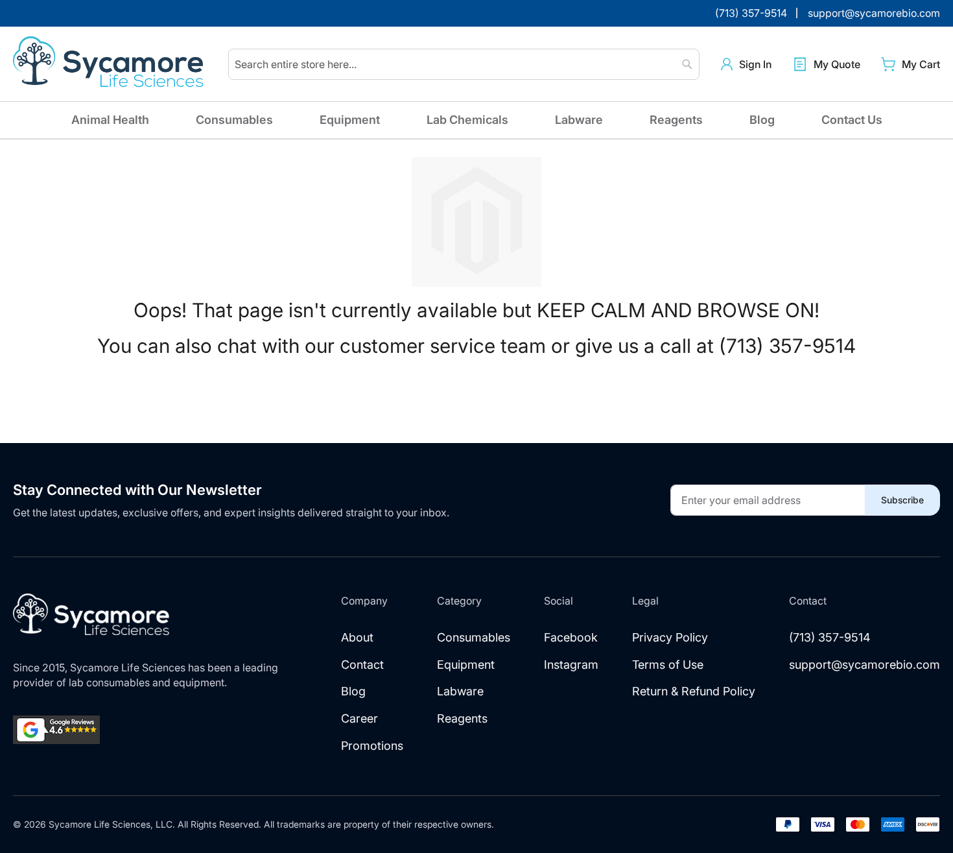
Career (359, 718)
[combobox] (464, 64)
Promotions (372, 745)
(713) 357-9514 (830, 637)
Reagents (676, 119)
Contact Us (851, 119)
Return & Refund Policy (693, 691)
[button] (746, 64)
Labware (579, 119)
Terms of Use (667, 664)
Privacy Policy (670, 637)
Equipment (350, 119)
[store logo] (110, 64)
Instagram (571, 664)
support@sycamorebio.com (864, 664)
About (357, 637)
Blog (762, 119)
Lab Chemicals (467, 119)
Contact (362, 664)
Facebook (571, 637)
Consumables (234, 119)
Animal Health (110, 119)
